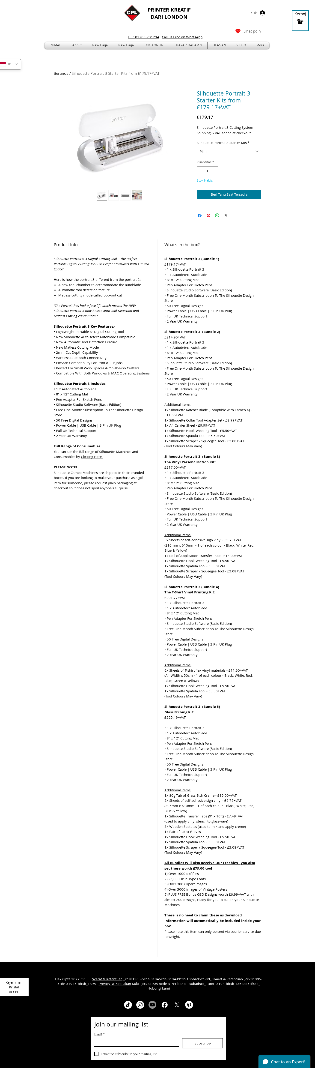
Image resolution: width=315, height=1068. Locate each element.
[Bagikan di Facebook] (199, 215)
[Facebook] (165, 1005)
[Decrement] (200, 171)
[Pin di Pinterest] (208, 215)
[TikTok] (128, 1005)
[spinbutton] (207, 171)
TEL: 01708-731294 (143, 37)
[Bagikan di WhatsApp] (217, 215)
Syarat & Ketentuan (107, 979)
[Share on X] (226, 215)
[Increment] (214, 171)
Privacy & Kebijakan (115, 983)
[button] (154, 45)
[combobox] (229, 151)
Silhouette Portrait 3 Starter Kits (223, 142)
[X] (177, 1005)
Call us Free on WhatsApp (182, 37)
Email (99, 1034)
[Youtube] (152, 1005)
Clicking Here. (92, 456)
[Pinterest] (189, 1005)
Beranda (61, 73)
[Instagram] (140, 1005)
